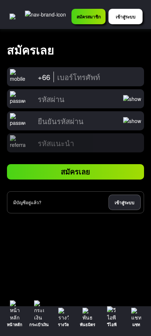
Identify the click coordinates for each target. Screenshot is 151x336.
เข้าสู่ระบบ (125, 202)
